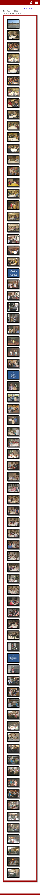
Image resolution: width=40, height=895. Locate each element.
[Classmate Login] (31, 2)
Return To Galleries (30, 9)
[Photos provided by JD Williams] (13, 24)
